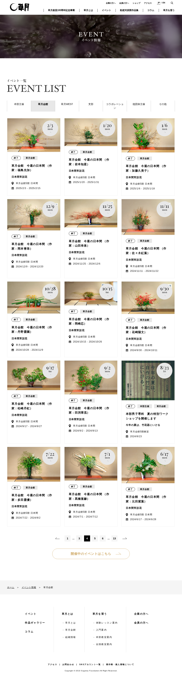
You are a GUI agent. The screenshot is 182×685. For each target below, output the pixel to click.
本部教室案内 (104, 637)
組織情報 (70, 637)
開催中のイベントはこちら (91, 553)
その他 (163, 104)
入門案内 (101, 630)
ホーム (10, 587)
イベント (30, 613)
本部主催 (19, 104)
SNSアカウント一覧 (90, 664)
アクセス (148, 3)
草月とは (67, 613)
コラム (29, 631)
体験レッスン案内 (107, 622)
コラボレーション (115, 106)
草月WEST (67, 104)
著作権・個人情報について (120, 664)
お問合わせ (68, 664)
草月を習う (100, 613)
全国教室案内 (104, 644)
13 (114, 538)
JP (158, 3)
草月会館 (43, 104)
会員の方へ (124, 3)
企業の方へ (111, 3)
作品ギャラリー (35, 622)
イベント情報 (29, 587)
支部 (90, 104)
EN (163, 3)
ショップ (136, 3)
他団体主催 (139, 104)
